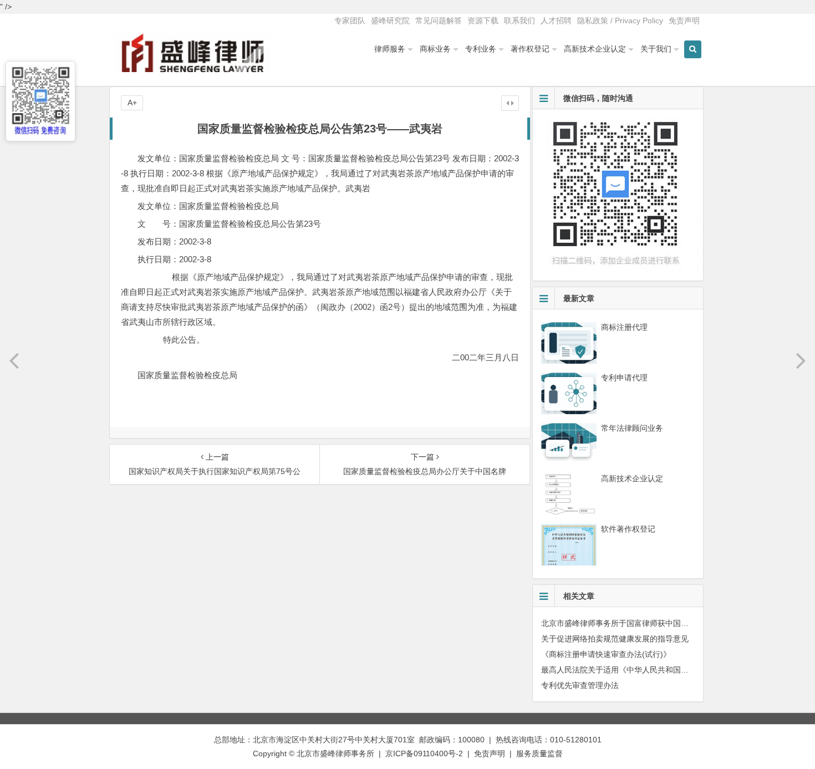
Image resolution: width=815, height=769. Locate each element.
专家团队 (349, 20)
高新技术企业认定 (595, 48)
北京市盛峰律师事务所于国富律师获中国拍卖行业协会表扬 (642, 623)
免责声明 (684, 20)
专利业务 (480, 48)
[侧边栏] (510, 103)
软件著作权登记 (628, 528)
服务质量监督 (539, 753)
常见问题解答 (438, 20)
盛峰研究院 (390, 20)
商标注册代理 (624, 327)
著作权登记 (530, 48)
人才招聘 (556, 20)
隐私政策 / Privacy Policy (620, 20)
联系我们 (519, 20)
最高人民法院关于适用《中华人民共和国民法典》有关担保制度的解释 (661, 669)
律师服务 (389, 48)
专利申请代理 (624, 377)
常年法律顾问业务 (632, 428)
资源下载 (482, 20)
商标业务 (435, 48)
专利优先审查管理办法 (580, 685)
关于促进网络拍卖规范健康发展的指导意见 (615, 638)
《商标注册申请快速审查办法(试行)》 (606, 654)
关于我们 (655, 48)
